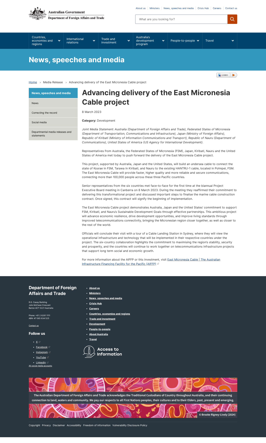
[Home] (80, 13)
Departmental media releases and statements (51, 133)
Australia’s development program (145, 40)
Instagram (42, 352)
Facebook (41, 347)
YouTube (41, 357)
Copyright (34, 425)
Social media (39, 122)
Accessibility (74, 425)
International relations (75, 40)
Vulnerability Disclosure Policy (129, 425)
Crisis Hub (203, 8)
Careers (217, 8)
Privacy (46, 425)
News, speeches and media (179, 8)
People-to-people (183, 40)
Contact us (231, 8)
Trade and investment (108, 40)
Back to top (254, 438)
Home (33, 82)
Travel (209, 40)
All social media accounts (40, 365)
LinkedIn (41, 362)
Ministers (155, 8)
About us (141, 8)
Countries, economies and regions (42, 40)
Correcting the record (44, 112)
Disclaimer (59, 425)
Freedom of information (97, 425)
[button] (226, 75)
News (35, 103)
